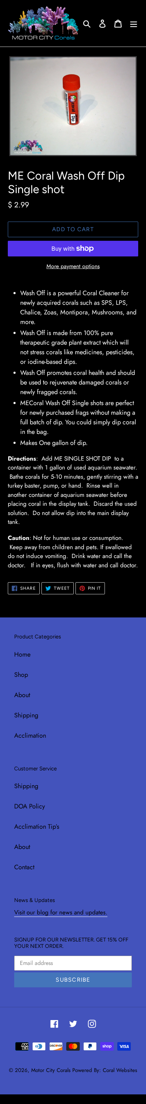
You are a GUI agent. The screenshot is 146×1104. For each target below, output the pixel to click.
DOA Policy (29, 806)
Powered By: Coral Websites (104, 1070)
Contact (24, 867)
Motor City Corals (51, 1070)
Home (22, 654)
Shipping (26, 715)
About (22, 695)
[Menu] (133, 23)
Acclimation (30, 735)
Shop (21, 674)
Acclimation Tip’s (36, 826)
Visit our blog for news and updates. (60, 912)
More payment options (73, 266)
